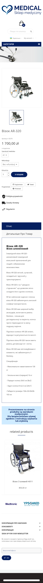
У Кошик (19, 174)
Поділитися (18, 184)
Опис (9, 226)
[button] (3, 576)
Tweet (32, 184)
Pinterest (18, 189)
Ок (8, 558)
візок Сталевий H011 (23, 481)
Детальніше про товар (19, 233)
